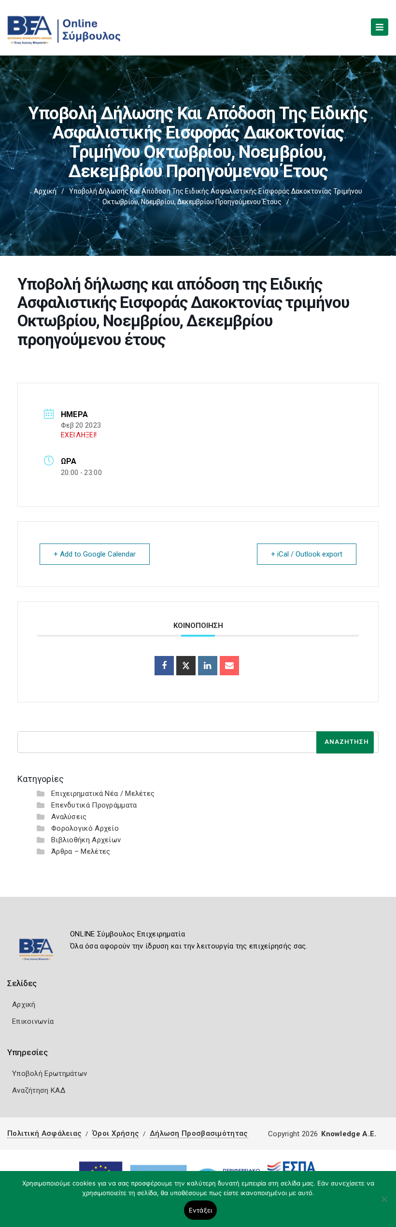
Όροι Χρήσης (115, 1133)
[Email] (229, 665)
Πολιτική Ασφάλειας (44, 1133)
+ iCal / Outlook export (306, 554)
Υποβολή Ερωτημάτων (49, 1073)
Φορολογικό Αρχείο (85, 828)
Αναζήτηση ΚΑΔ (38, 1090)
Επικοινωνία (33, 1021)
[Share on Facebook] (164, 665)
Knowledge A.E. (348, 1133)
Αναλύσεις (69, 816)
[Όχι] (384, 1203)
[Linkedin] (207, 665)
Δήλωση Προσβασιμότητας (199, 1133)
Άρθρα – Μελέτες (81, 851)
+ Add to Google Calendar (95, 554)
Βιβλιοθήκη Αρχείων (86, 840)
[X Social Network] (186, 665)
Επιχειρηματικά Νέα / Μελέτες (103, 793)
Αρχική (45, 191)
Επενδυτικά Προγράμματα (94, 805)
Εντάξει (200, 1210)
